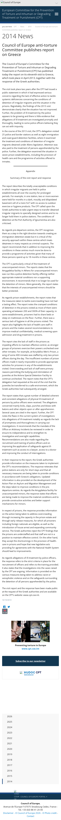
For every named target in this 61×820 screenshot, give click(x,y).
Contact (30, 816)
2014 (9, 781)
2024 (9, 727)
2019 (9, 754)
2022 (9, 738)
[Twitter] (9, 607)
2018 (9, 759)
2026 (9, 716)
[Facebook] (4, 607)
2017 (9, 765)
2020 (9, 748)
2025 (9, 721)
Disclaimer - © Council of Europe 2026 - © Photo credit (30, 813)
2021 (9, 743)
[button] (30, 3)
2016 (9, 770)
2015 (9, 776)
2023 (9, 732)
